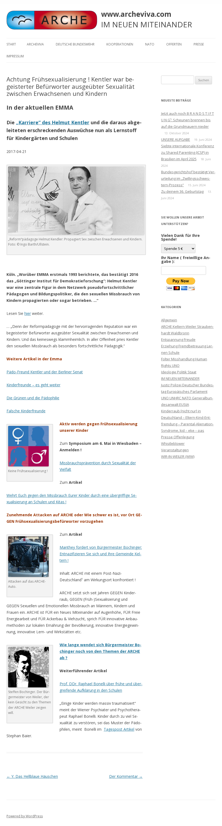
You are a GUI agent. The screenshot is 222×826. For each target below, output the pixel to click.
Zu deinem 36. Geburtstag (182, 191)
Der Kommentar (126, 776)
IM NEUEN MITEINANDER (180, 378)
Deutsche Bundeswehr (75, 44)
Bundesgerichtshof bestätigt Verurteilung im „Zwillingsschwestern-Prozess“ (188, 178)
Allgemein (169, 320)
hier (27, 313)
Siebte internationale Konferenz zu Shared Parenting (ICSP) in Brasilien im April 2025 (187, 152)
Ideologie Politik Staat (178, 372)
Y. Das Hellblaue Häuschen (32, 776)
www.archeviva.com (136, 14)
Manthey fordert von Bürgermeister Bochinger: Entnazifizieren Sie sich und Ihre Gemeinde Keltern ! (101, 554)
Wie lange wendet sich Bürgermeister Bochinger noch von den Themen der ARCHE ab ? (100, 651)
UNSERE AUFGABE (175, 139)
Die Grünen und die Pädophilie (32, 397)
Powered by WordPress (24, 816)
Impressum (15, 56)
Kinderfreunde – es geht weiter (33, 384)
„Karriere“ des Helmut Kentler (52, 122)
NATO (149, 44)
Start (11, 44)
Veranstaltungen (175, 450)
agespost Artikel (120, 729)
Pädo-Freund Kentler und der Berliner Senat (44, 371)
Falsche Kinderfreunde (25, 410)
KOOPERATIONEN (119, 44)
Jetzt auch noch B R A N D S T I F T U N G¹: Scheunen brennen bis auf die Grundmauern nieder (187, 120)
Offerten (174, 44)
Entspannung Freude (178, 339)
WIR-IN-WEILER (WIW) (177, 456)
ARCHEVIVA (35, 44)
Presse (199, 44)
